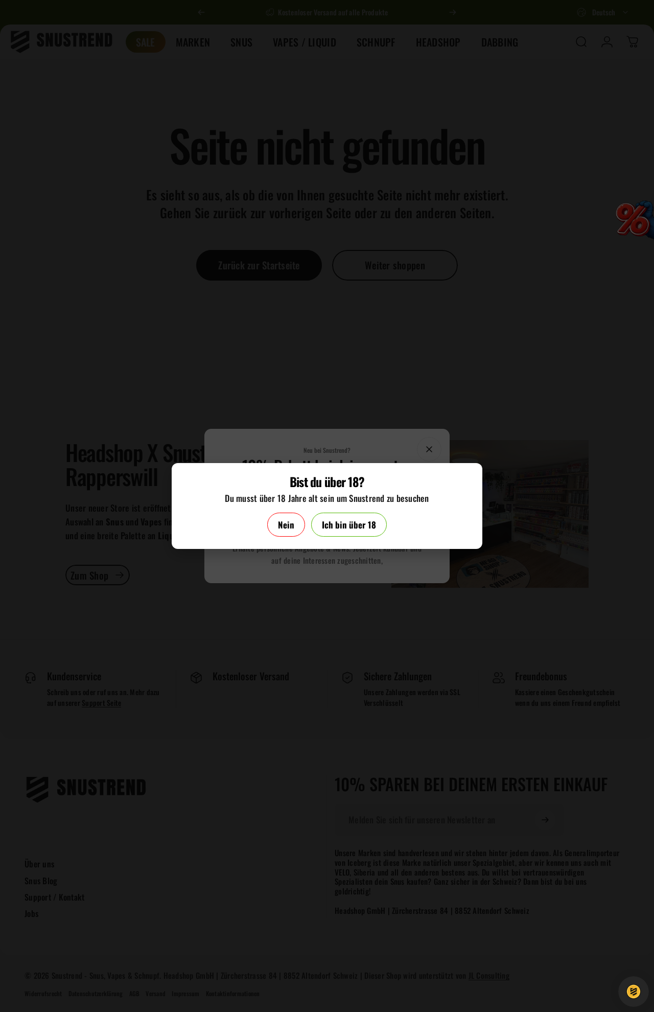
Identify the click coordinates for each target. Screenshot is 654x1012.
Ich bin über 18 (349, 524)
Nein (286, 524)
